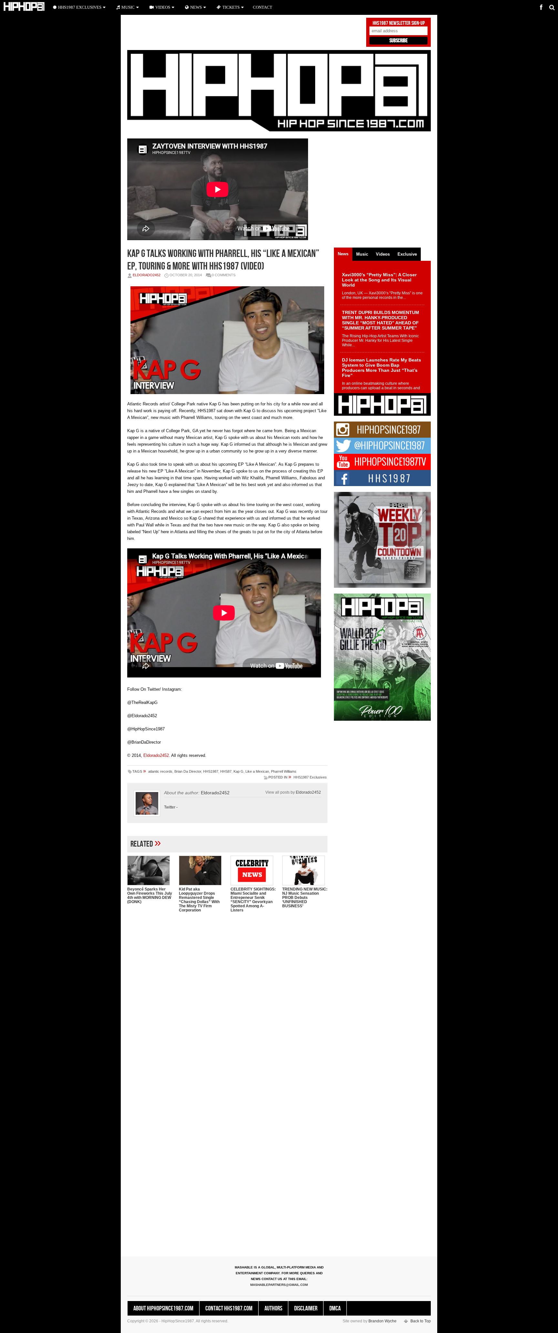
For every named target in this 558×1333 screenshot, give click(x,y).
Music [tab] (362, 254)
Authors (273, 1308)
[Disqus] (227, 1001)
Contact (262, 7)
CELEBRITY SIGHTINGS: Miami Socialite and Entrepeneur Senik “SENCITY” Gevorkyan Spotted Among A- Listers (253, 899)
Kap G (238, 771)
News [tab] (343, 253)
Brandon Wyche (382, 1321)
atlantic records (160, 771)
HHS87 (226, 771)
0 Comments (223, 275)
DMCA (335, 1308)
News (196, 7)
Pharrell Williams (283, 771)
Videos (162, 7)
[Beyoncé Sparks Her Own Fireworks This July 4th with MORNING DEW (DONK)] (149, 870)
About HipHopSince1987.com (163, 1308)
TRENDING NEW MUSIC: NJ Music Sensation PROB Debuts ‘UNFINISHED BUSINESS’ (304, 897)
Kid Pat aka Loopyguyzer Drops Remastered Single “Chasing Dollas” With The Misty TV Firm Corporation (199, 899)
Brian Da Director (187, 771)
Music (128, 7)
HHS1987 (210, 771)
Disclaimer (305, 1308)
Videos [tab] (383, 254)
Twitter (169, 807)
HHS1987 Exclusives (310, 777)
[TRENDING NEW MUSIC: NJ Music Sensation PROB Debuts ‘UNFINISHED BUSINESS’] (304, 870)
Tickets (231, 7)
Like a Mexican (257, 771)
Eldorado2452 (146, 275)
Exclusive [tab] (407, 254)
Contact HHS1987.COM (229, 1308)
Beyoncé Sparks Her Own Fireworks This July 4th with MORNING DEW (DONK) (149, 895)
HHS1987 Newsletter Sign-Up (399, 23)
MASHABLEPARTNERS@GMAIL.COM (279, 1285)
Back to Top (420, 1321)
